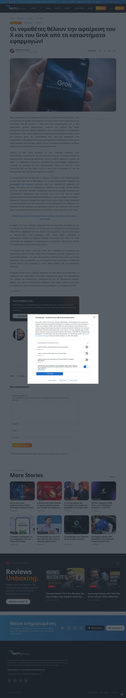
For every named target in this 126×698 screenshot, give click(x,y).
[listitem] (63, 343)
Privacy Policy (73, 380)
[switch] (85, 347)
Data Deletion (53, 380)
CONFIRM (49, 373)
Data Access (63, 380)
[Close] (95, 318)
